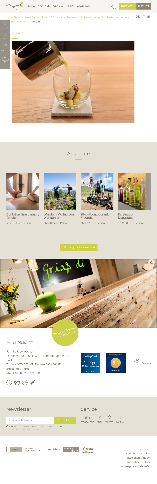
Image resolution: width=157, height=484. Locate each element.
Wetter (109, 422)
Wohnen (44, 5)
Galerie (5, 28)
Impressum (144, 449)
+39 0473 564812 (51, 364)
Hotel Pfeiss (90, 371)
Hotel (31, 5)
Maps (99, 422)
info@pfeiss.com (17, 368)
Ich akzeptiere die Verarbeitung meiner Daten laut (37, 428)
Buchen (143, 6)
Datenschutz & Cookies (137, 453)
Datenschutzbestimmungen (23, 429)
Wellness (83, 5)
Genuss (58, 5)
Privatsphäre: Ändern (138, 457)
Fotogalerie (87, 422)
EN (149, 16)
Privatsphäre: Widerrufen (136, 466)
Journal (120, 422)
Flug (5, 66)
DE (138, 16)
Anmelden (65, 420)
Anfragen (127, 6)
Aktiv (70, 5)
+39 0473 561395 (22, 364)
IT (143, 16)
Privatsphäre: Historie (138, 462)
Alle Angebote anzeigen (78, 247)
